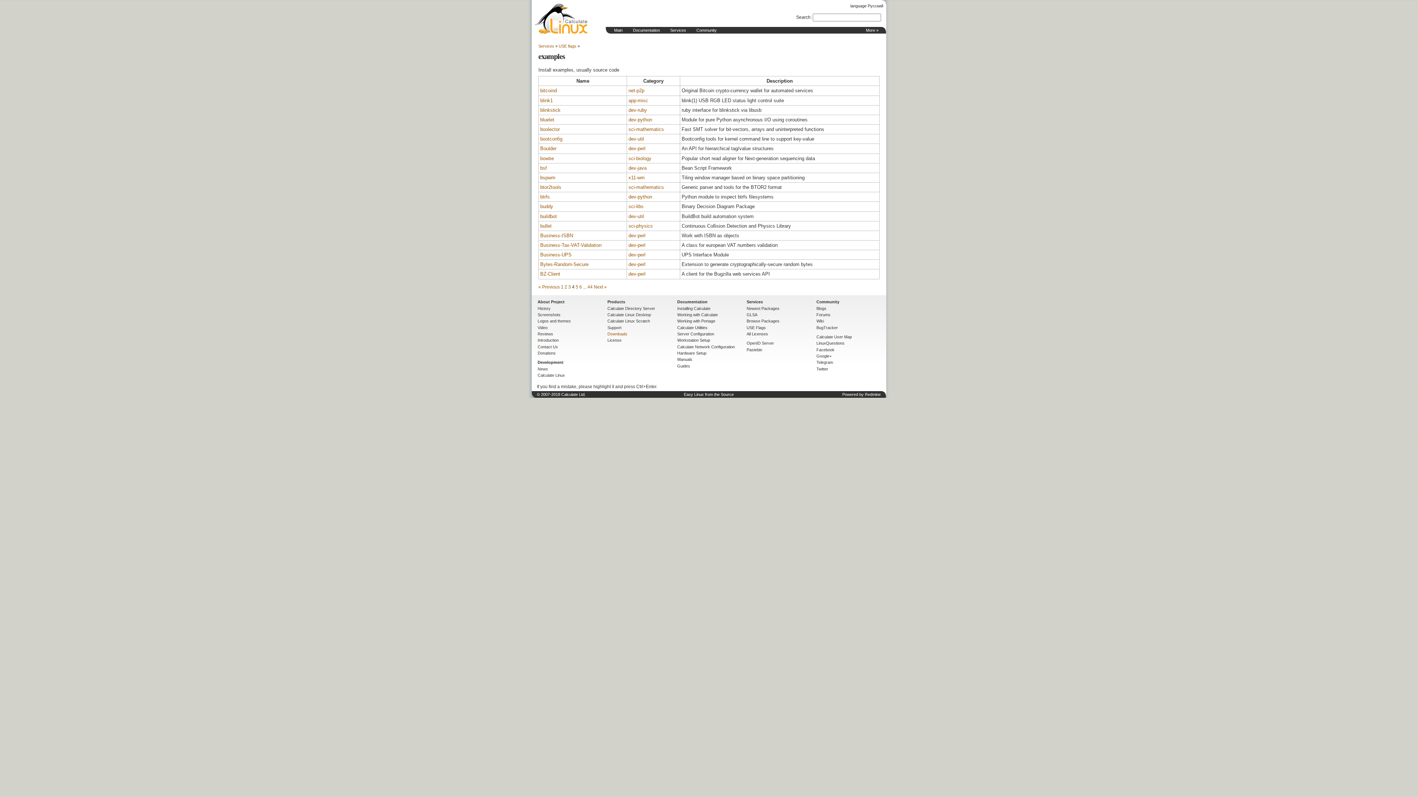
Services (678, 30)
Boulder (548, 148)
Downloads (617, 334)
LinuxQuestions (830, 343)
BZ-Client (550, 274)
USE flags (567, 46)
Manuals (684, 359)
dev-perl (636, 148)
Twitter (822, 369)
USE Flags (756, 327)
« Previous (549, 287)
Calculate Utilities (692, 327)
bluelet (547, 120)
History (544, 308)
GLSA (752, 315)
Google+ (824, 356)
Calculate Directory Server (631, 308)
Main (618, 30)
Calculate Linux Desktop (629, 315)
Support (614, 327)
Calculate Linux (551, 375)
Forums (823, 315)
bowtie (547, 158)
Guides (683, 366)
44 (590, 287)
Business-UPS (556, 255)
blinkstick (550, 110)
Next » (600, 287)
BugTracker (827, 327)
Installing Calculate (693, 308)
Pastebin (754, 350)
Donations (547, 353)
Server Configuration (695, 334)
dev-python (640, 120)
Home (561, 19)
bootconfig (551, 139)
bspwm (547, 177)
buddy (546, 206)
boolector (550, 129)
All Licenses (757, 334)
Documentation (646, 30)
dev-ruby (637, 110)
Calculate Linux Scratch (628, 321)
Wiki (820, 321)
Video (543, 327)
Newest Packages (763, 308)
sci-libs (636, 206)
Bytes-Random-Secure (564, 264)
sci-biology (639, 158)
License (614, 340)
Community (706, 30)
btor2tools (550, 187)
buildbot (548, 216)
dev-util (636, 139)
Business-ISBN (556, 235)
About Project (551, 302)
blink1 (546, 100)
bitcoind (548, 90)
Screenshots (549, 315)
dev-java (637, 168)
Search (803, 17)
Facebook (825, 350)
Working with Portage (696, 321)
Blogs (821, 308)
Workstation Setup (693, 340)
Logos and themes (554, 321)
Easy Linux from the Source (709, 394)
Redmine (873, 394)
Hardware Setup (691, 353)
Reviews (545, 334)
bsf (543, 168)
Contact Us (548, 347)
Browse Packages (763, 321)
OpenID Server (760, 343)
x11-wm (636, 177)
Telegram (824, 362)
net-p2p (636, 90)
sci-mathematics (646, 129)
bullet (546, 226)
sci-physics (640, 226)
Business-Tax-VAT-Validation (571, 245)
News (543, 369)
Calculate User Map (834, 337)
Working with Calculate (697, 315)
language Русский (866, 6)
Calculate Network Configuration (706, 347)
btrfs (545, 197)
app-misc (638, 100)
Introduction (548, 340)
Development (551, 362)
